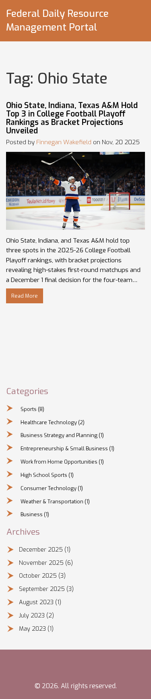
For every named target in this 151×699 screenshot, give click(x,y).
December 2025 (44, 550)
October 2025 (42, 576)
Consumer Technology (52, 488)
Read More (24, 295)
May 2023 (36, 629)
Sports (32, 409)
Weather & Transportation (55, 501)
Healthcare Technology (53, 422)
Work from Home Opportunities (62, 461)
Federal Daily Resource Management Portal (57, 20)
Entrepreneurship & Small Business (67, 448)
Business (35, 514)
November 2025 (46, 563)
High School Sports (47, 475)
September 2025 (46, 589)
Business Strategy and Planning (62, 435)
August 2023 (40, 602)
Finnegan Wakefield (63, 142)
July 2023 (36, 615)
